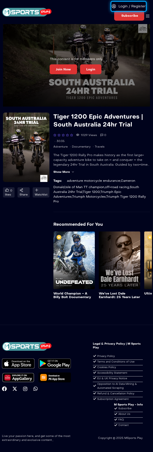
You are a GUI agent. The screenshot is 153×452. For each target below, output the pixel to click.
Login (90, 69)
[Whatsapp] (35, 388)
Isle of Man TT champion (84, 187)
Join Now (63, 69)
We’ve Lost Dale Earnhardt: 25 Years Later (119, 295)
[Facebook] (4, 388)
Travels (100, 146)
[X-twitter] (14, 388)
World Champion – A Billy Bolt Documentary (72, 295)
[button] (129, 16)
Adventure (60, 146)
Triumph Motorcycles (89, 196)
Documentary (81, 146)
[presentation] (56, 270)
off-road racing (117, 187)
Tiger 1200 (91, 192)
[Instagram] (25, 388)
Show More (61, 172)
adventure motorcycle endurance (93, 181)
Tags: (57, 181)
